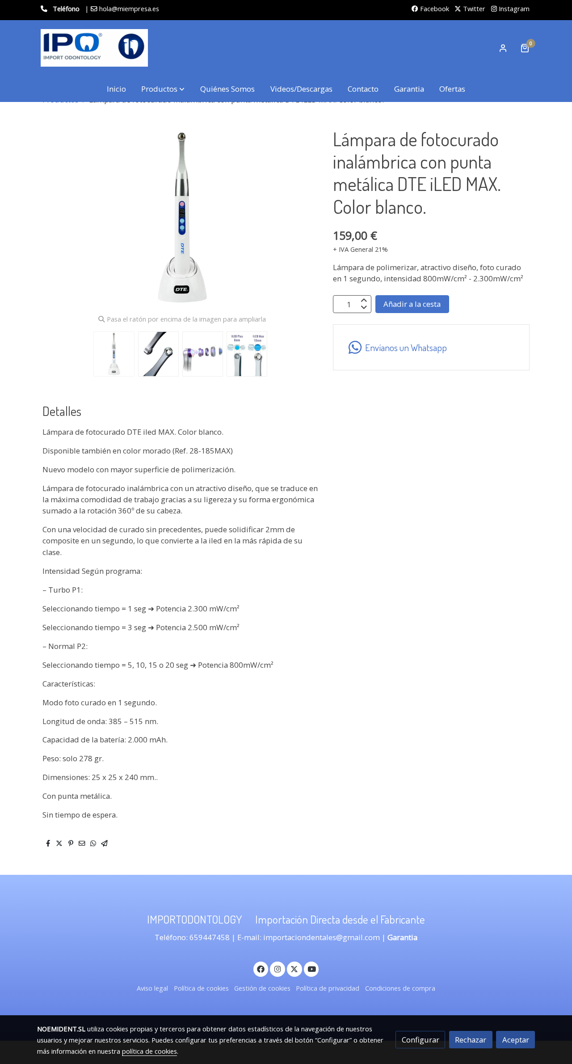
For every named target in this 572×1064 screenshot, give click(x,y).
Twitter (473, 8)
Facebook (433, 8)
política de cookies (149, 1051)
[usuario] (503, 47)
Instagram (513, 8)
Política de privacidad (327, 987)
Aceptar (515, 1039)
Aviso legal (152, 987)
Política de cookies (201, 987)
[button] (163, 89)
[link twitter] (294, 968)
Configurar (420, 1039)
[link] (94, 48)
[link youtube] (312, 968)
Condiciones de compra (400, 987)
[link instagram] (277, 968)
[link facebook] (261, 968)
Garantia (402, 937)
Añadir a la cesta (412, 304)
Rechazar (470, 1039)
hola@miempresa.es (129, 8)
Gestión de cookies (262, 987)
